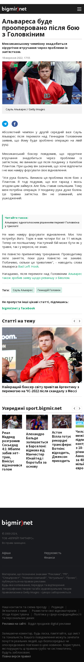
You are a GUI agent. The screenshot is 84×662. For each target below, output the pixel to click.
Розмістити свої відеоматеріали (54, 611)
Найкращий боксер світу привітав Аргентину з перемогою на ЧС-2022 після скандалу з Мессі (40, 389)
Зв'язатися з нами (14, 611)
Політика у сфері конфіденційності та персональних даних (41, 616)
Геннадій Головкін (49, 290)
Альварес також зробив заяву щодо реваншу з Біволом (42, 276)
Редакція (57, 607)
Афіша (6, 553)
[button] (74, 321)
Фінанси (49, 557)
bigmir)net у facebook (18, 308)
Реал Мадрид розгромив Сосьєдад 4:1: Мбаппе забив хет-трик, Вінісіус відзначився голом (12, 450)
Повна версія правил (16, 656)
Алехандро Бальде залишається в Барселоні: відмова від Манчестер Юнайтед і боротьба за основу (37, 450)
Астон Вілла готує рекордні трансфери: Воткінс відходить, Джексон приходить (62, 446)
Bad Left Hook (28, 266)
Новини (7, 557)
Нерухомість (52, 553)
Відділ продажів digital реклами (49, 624)
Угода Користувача (15, 614)
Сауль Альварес (23, 290)
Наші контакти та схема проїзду (24, 607)
